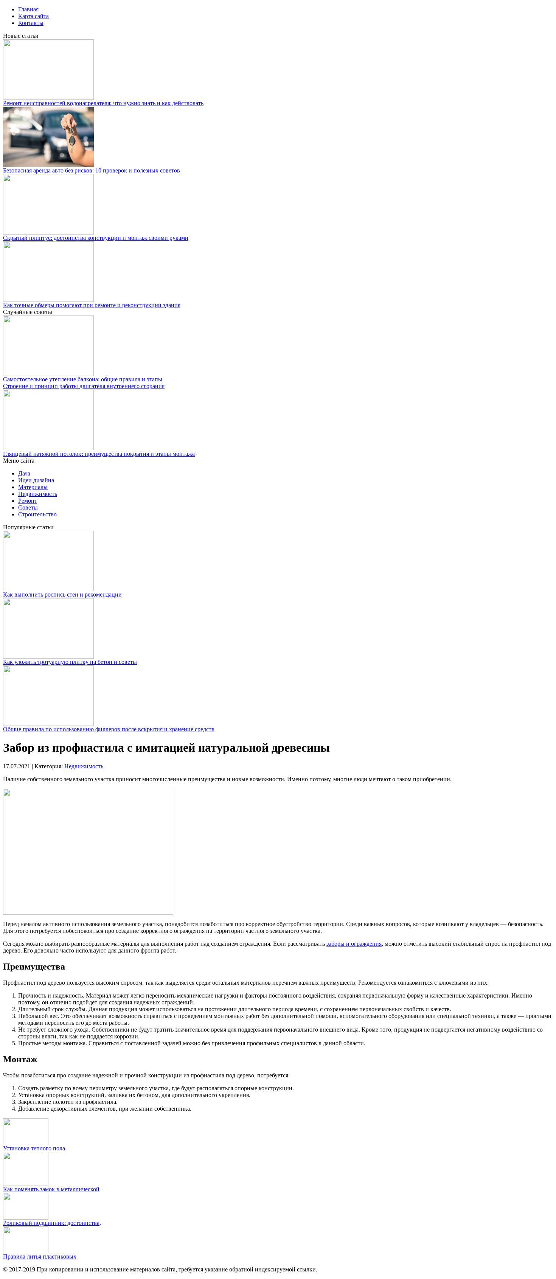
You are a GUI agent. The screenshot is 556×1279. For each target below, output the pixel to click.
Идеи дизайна (36, 480)
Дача (24, 473)
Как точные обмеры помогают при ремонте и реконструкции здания (91, 305)
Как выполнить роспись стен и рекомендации (62, 594)
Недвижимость (37, 494)
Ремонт (27, 500)
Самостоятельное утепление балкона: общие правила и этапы (82, 379)
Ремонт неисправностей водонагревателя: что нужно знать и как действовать (103, 103)
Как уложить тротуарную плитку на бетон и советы (70, 662)
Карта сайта (33, 16)
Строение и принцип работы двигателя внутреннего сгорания (84, 386)
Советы (28, 507)
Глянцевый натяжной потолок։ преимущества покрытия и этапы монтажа (99, 454)
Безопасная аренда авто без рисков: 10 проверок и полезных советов (91, 170)
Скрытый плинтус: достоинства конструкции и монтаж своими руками (95, 238)
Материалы (33, 487)
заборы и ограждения (354, 943)
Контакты (30, 23)
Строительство (37, 514)
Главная (28, 9)
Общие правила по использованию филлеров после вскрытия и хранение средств (108, 729)
